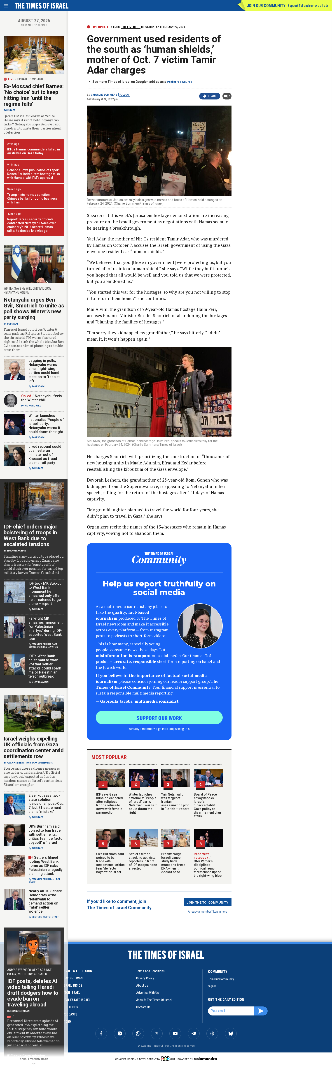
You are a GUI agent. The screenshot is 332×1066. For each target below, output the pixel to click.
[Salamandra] (205, 1058)
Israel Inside (72, 985)
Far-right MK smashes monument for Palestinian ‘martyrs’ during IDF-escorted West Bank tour (45, 628)
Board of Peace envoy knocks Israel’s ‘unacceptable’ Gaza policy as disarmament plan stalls (207, 805)
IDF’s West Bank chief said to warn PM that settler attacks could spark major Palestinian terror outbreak (44, 666)
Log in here (220, 911)
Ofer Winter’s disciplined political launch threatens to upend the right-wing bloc (208, 866)
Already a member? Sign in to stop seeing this (159, 729)
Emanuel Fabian (16, 550)
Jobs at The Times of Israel (154, 1000)
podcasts (70, 1014)
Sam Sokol (38, 386)
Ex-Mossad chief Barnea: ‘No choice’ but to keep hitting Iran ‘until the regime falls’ (34, 95)
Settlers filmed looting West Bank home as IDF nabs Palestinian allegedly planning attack (45, 865)
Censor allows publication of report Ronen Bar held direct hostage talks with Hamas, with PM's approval (33, 174)
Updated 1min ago (30, 79)
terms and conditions (150, 971)
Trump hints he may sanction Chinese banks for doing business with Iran (32, 198)
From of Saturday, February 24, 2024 (148, 27)
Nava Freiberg (16, 762)
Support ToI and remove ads (308, 5)
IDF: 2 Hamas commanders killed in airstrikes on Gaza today (33, 151)
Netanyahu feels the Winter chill (41, 398)
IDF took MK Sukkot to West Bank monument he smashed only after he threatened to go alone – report (44, 593)
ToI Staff (9, 110)
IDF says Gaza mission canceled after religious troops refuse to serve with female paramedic (109, 803)
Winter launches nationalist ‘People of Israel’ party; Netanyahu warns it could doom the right (143, 803)
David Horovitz (31, 405)
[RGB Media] (169, 1058)
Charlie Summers (104, 94)
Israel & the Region (77, 971)
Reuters (47, 762)
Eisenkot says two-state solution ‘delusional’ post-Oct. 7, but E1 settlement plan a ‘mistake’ (46, 803)
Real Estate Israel (76, 1000)
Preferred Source (179, 81)
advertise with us (147, 992)
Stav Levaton (49, 647)
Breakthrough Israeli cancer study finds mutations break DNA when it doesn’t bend (173, 863)
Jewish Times (73, 978)
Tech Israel (71, 992)
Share (212, 96)
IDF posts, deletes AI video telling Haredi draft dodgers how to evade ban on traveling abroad (32, 993)
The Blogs (70, 1007)
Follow (124, 94)
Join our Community (266, 5)
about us (142, 985)
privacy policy (145, 978)
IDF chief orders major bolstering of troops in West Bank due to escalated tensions (30, 535)
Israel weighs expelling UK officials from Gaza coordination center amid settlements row (34, 747)
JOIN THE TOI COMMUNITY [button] (207, 902)
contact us (143, 1007)
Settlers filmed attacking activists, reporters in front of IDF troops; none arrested (143, 861)
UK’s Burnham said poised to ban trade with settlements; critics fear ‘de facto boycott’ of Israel (110, 863)
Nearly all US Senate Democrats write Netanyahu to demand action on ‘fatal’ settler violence (45, 901)
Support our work (159, 717)
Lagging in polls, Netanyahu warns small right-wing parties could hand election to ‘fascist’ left (44, 370)
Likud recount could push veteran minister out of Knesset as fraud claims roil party (44, 454)
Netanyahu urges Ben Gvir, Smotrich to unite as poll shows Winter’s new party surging (34, 308)
